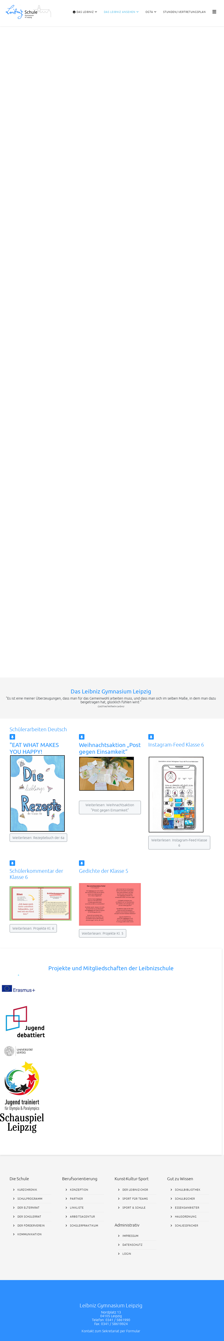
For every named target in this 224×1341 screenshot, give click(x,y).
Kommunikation (29, 1234)
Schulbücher (184, 1198)
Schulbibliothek (187, 1189)
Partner (76, 1198)
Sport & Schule (134, 1207)
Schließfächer (186, 1225)
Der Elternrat (28, 1207)
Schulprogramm (29, 1198)
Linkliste (76, 1207)
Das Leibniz (85, 12)
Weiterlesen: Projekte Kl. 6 (33, 928)
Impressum (130, 1235)
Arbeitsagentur (82, 1216)
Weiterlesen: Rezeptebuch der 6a (38, 838)
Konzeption (78, 1189)
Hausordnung (185, 1216)
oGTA (149, 12)
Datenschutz (132, 1244)
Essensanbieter (186, 1207)
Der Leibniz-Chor (135, 1189)
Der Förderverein (31, 1225)
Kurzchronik (27, 1189)
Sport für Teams (135, 1198)
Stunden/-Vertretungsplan (184, 12)
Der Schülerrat (29, 1216)
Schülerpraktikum (83, 1225)
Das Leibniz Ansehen (119, 12)
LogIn (126, 1253)
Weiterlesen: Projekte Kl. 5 (102, 933)
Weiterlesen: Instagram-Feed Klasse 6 (179, 842)
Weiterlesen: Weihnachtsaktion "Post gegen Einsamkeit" (110, 807)
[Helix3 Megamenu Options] (214, 11)
